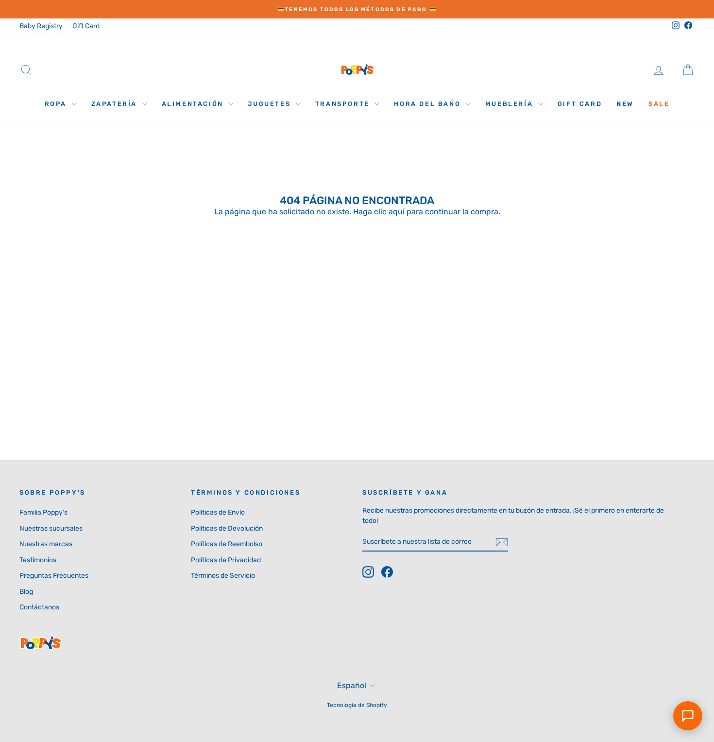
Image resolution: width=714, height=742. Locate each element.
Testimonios (37, 560)
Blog (26, 591)
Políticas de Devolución (227, 528)
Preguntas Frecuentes (53, 575)
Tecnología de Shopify (357, 705)
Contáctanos (39, 607)
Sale (658, 103)
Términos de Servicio (223, 575)
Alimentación (194, 103)
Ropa (57, 103)
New (625, 103)
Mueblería (510, 103)
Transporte (344, 103)
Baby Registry (41, 26)
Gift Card (86, 26)
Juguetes (270, 103)
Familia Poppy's (43, 512)
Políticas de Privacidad (226, 560)
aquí (397, 211)
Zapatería (115, 103)
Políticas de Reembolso (226, 544)
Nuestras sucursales (51, 528)
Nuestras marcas (45, 544)
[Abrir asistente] (687, 715)
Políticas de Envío (218, 512)
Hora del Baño (428, 103)
